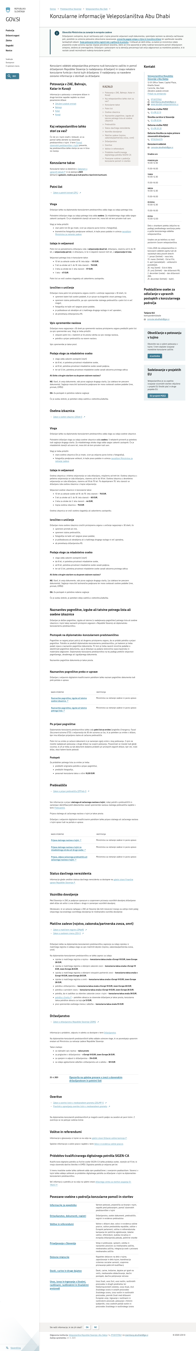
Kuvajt (58, 114)
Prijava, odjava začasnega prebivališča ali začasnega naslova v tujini (69, 858)
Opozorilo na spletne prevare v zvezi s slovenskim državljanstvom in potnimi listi (95, 1079)
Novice (9, 50)
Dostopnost (10, 63)
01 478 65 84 (156, 120)
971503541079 (157, 139)
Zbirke (9, 40)
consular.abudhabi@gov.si (162, 147)
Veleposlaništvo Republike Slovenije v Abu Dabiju (160, 77)
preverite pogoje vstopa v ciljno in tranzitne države (139, 39)
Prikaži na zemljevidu (157, 94)
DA (87, 1327)
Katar (57, 111)
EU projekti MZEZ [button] (158, 395)
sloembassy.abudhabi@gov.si (163, 102)
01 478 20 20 (156, 128)
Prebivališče (59, 808)
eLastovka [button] (155, 355)
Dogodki (9, 45)
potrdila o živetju (62, 997)
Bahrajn (58, 107)
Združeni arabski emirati (65, 104)
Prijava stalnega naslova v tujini (65, 840)
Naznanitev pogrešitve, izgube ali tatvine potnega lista (69, 709)
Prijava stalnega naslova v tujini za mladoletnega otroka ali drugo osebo (67, 848)
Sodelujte (9, 59)
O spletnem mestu (12, 66)
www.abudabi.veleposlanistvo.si (164, 104)
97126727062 (156, 99)
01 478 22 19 (156, 112)
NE (95, 1327)
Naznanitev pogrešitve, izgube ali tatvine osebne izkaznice (69, 699)
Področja (10, 30)
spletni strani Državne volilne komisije (108, 1138)
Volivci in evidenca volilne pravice (108, 1144)
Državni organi (12, 35)
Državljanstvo (110, 1032)
